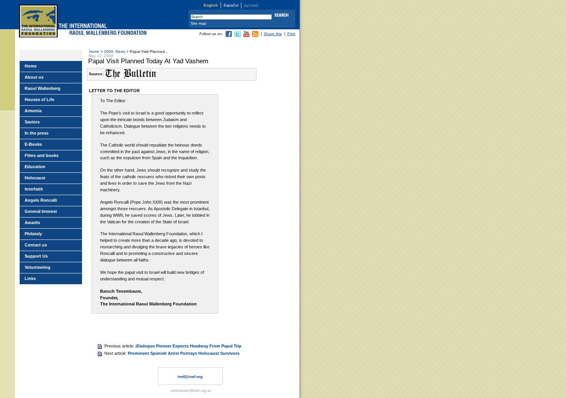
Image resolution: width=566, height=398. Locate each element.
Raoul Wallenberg (42, 88)
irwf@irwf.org (190, 376)
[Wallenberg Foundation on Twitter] (237, 36)
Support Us (36, 256)
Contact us (36, 245)
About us (34, 77)
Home (94, 51)
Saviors (32, 122)
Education (35, 166)
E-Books (33, 144)
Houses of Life (39, 99)
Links (30, 278)
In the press (37, 133)
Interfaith (34, 189)
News (120, 51)
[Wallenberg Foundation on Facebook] (229, 36)
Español (231, 5)
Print (291, 34)
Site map (198, 23)
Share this (273, 34)
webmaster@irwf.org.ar (191, 390)
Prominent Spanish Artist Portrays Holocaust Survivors (183, 353)
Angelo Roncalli (41, 200)
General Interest (41, 211)
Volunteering (37, 267)
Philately (33, 233)
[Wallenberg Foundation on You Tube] (246, 36)
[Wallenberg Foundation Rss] (255, 36)
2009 (108, 51)
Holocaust (35, 177)
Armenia (33, 110)
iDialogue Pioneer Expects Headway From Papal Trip (188, 346)
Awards (32, 222)
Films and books (42, 155)
